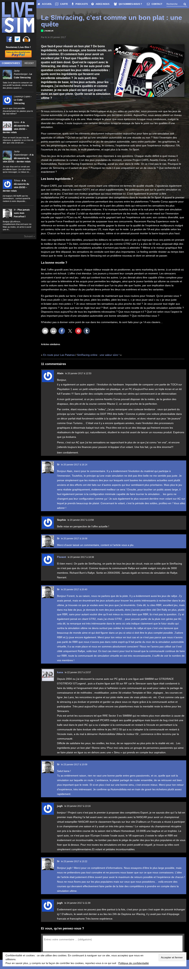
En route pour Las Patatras (59, 354)
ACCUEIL (47, 4)
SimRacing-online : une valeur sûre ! (98, 354)
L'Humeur (48, 31)
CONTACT (157, 4)
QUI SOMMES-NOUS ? (130, 4)
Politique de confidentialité (133, 963)
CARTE (64, 4)
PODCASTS (81, 4)
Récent (29, 63)
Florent (61, 556)
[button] (45, 331)
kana (60, 672)
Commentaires (11, 63)
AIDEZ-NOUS (102, 4)
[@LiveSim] (9, 39)
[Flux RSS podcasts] (26, 39)
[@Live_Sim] (17, 39)
